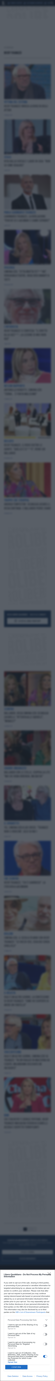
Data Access (27, 1376)
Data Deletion (13, 1376)
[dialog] (27, 1325)
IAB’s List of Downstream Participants (30, 1312)
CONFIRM (16, 1367)
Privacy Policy (42, 1376)
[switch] (45, 1325)
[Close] (50, 1274)
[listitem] (27, 1320)
